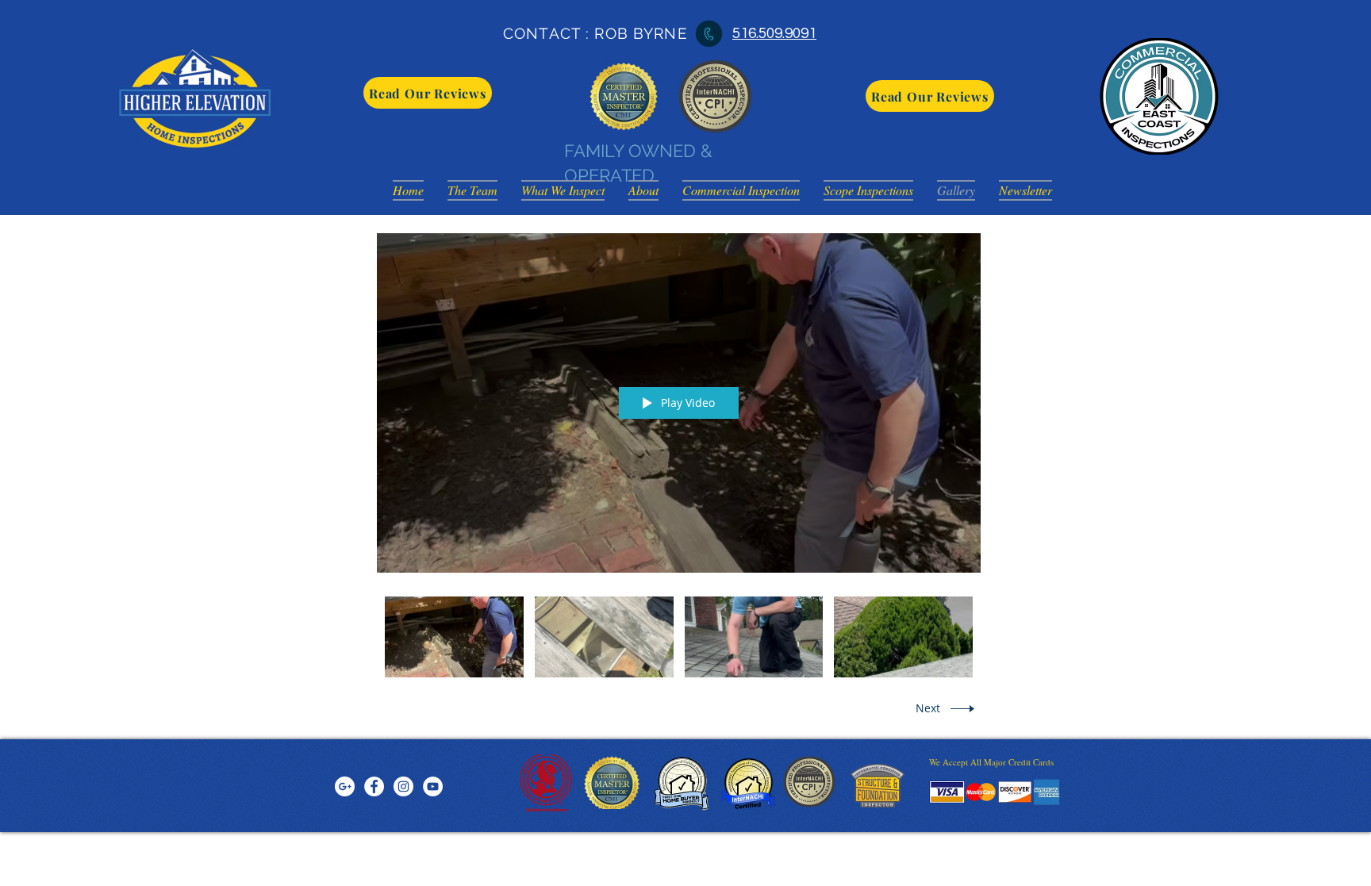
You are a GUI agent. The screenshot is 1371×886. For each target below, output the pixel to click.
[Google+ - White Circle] (345, 786)
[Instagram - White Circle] (403, 786)
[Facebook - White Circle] (374, 786)
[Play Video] (454, 637)
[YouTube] (433, 786)
